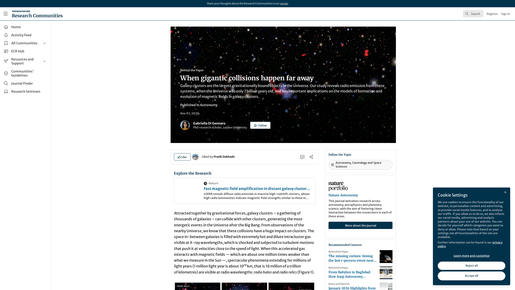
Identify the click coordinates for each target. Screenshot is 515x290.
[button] (260, 125)
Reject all (472, 265)
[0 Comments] (302, 157)
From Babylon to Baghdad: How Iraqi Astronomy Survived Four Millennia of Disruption (350, 274)
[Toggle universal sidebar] (5, 13)
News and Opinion (339, 283)
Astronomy (208, 105)
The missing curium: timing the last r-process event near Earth (351, 258)
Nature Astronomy (343, 195)
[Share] (311, 157)
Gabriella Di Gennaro (209, 123)
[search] (473, 13)
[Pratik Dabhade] (195, 156)
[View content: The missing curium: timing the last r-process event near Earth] (386, 256)
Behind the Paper (192, 70)
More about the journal (360, 225)
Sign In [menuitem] (505, 14)
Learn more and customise (472, 256)
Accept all (471, 276)
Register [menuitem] (492, 14)
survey (284, 3)
